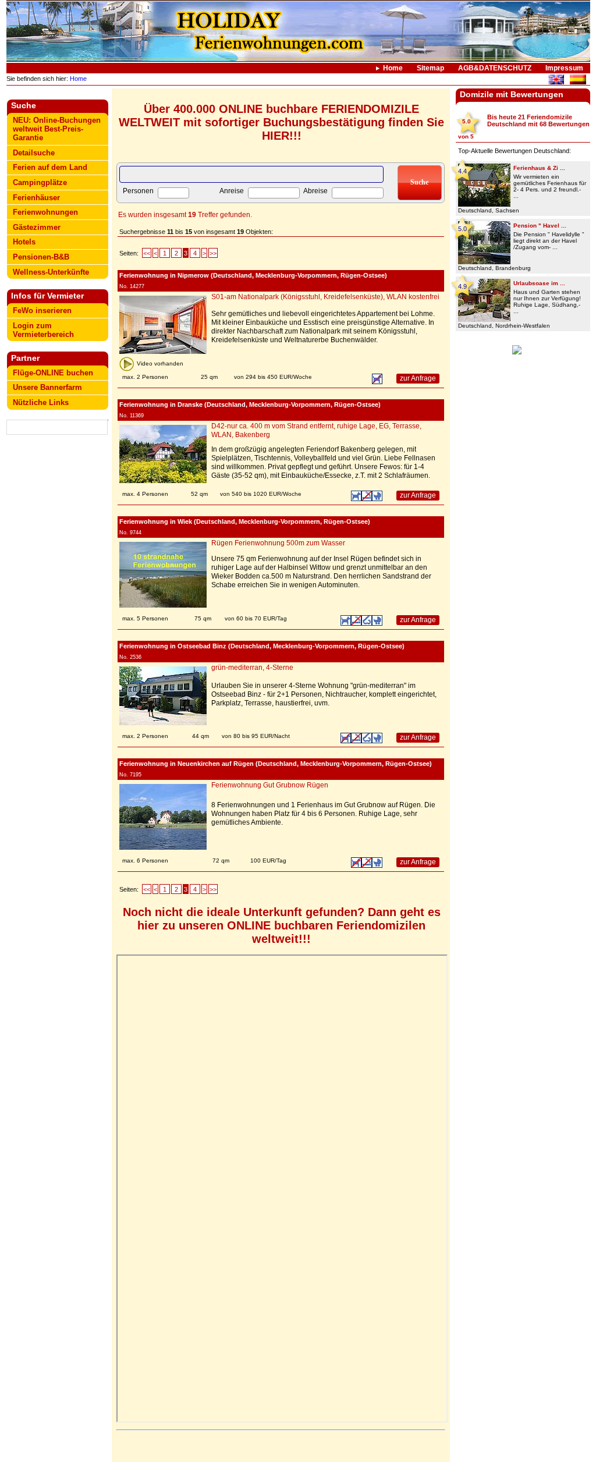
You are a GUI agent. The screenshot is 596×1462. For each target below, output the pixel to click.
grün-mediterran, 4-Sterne (252, 667)
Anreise (231, 191)
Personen (138, 191)
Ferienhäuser (36, 197)
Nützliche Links (41, 402)
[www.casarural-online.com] (577, 81)
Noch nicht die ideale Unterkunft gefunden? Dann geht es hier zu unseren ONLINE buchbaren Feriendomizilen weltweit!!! (282, 925)
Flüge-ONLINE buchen (53, 372)
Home (393, 68)
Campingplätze (40, 182)
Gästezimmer (37, 227)
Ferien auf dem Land (50, 167)
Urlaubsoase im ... (539, 283)
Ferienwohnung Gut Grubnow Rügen (269, 785)
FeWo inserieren (42, 310)
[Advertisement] (57, 621)
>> (213, 253)
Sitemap (430, 68)
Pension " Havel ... (539, 225)
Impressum (564, 68)
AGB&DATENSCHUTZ (494, 68)
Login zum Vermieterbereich (43, 330)
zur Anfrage (418, 378)
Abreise (315, 191)
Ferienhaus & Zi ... (539, 168)
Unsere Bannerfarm (47, 387)
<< (146, 253)
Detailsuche (34, 152)
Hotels (24, 241)
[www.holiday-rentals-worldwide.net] (556, 81)
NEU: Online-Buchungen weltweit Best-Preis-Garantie (57, 129)
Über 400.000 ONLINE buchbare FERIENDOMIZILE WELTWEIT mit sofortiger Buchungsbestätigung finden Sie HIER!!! (281, 122)
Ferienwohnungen (45, 212)
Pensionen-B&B (41, 257)
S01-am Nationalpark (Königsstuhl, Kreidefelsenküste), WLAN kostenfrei (325, 297)
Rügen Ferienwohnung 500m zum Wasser (278, 543)
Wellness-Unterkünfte (51, 272)
